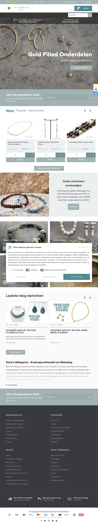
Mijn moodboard (72, 2)
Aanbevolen (36, 110)
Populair (21, 110)
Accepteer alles (77, 277)
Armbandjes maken (13, 469)
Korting (53, 424)
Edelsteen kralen (57, 455)
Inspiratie (9, 477)
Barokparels (55, 477)
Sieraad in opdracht (13, 466)
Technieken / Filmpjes (14, 459)
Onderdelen (55, 459)
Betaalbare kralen (58, 480)
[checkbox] (15, 270)
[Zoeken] (90, 15)
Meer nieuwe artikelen (49, 168)
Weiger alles (21, 277)
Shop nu (73, 207)
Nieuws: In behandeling (60, 469)
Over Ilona (55, 420)
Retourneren (11, 438)
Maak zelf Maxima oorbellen (16, 473)
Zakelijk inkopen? (40, 2)
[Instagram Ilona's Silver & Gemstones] (49, 521)
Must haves (55, 466)
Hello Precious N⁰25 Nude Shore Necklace (18, 143)
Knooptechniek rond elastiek (17, 484)
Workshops (10, 462)
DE (51, 2)
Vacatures (54, 442)
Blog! (8, 455)
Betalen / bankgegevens (15, 420)
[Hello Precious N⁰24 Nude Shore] (50, 128)
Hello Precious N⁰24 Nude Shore (48, 143)
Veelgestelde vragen (14, 424)
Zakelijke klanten (57, 431)
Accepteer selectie (49, 277)
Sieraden (54, 462)
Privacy (8, 431)
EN (58, 2)
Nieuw (10, 110)
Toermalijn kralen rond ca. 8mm (81, 142)
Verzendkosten (12, 435)
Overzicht (84, 247)
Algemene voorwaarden (15, 427)
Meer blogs (15, 352)
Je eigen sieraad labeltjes (61, 427)
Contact (9, 442)
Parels (53, 473)
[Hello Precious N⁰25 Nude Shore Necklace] (20, 128)
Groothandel (55, 435)
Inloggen (87, 2)
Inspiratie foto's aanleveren (16, 480)
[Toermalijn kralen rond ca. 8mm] (81, 128)
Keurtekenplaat (57, 438)
